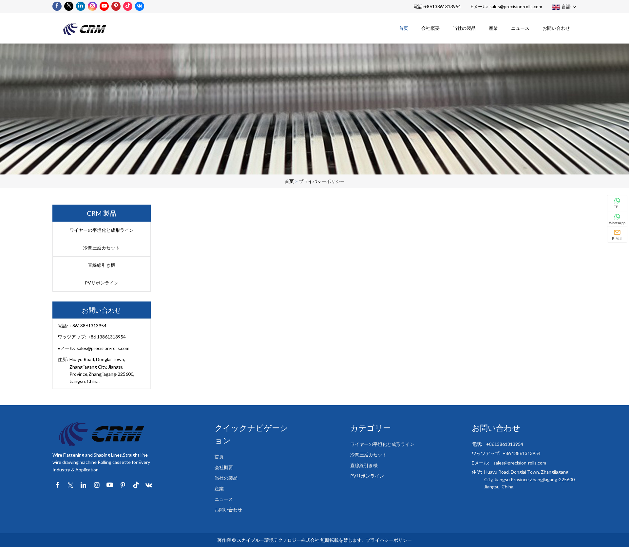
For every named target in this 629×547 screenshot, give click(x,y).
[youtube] (104, 6)
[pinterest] (116, 6)
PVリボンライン (102, 282)
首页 (403, 28)
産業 (493, 28)
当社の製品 (464, 28)
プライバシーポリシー (322, 181)
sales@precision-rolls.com (515, 6)
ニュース (520, 28)
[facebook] (57, 6)
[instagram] (92, 6)
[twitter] (68, 6)
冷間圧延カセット (101, 247)
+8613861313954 (442, 6)
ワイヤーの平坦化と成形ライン (101, 230)
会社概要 (430, 28)
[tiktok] (127, 6)
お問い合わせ (556, 28)
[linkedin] (80, 6)
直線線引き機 (101, 265)
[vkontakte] (139, 6)
